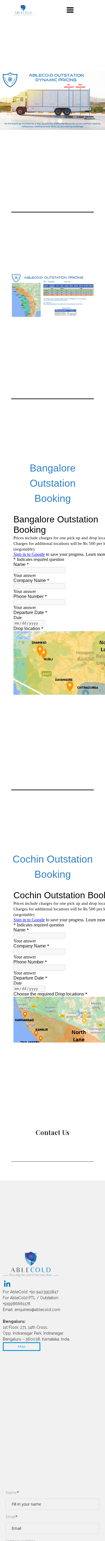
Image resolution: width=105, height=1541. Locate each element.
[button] (70, 9)
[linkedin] (7, 1283)
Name (12, 1492)
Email (12, 1516)
